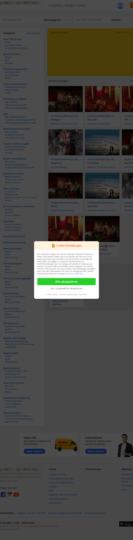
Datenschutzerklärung (74, 273)
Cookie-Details (51, 294)
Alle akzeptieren (66, 282)
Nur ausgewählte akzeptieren (66, 288)
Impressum (82, 294)
